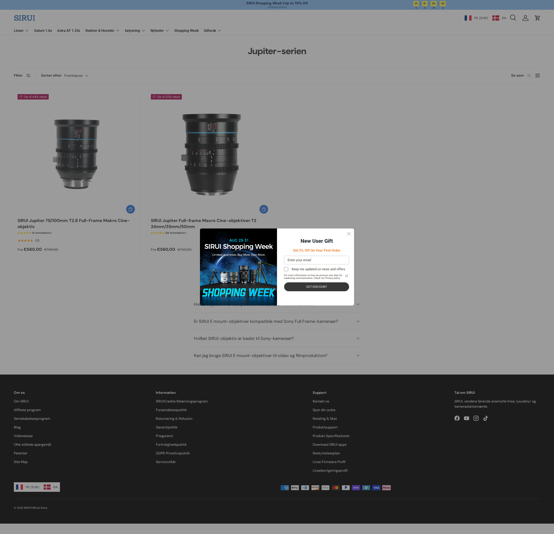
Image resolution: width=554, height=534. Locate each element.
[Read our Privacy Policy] (346, 275)
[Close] (349, 233)
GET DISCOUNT (316, 286)
